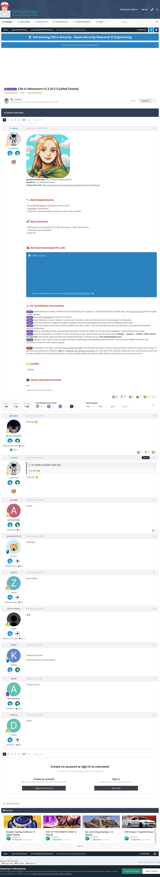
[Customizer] (152, 9)
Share (133, 101)
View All (80, 846)
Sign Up (145, 9)
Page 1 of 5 (38, 120)
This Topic (146, 22)
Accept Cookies (132, 871)
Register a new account (43, 788)
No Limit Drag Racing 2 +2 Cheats (99, 833)
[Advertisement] (80, 66)
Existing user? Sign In (129, 9)
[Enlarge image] (48, 156)
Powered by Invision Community (149, 862)
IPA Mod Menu (11, 89)
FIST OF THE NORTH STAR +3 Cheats (61, 833)
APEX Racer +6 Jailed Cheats (139, 831)
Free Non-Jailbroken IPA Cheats (45, 102)
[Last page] (29, 120)
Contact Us (32, 863)
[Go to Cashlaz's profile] (6, 100)
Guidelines (68, 874)
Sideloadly (31, 208)
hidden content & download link (77, 293)
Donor (15, 449)
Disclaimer (25, 22)
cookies (19, 871)
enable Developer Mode (72, 348)
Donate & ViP (61, 22)
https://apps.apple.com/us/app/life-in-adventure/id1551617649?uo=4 (71, 185)
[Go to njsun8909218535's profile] (14, 547)
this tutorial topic (136, 311)
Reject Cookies (151, 871)
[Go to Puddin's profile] (14, 426)
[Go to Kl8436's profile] (49, 406)
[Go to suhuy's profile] (71, 406)
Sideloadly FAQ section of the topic (80, 351)
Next (24, 120)
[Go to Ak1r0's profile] (14, 689)
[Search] (157, 22)
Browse (8, 22)
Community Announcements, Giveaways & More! (80, 45)
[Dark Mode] (157, 9)
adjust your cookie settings (42, 874)
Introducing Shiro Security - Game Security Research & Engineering (80, 37)
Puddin (54, 465)
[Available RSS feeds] (155, 853)
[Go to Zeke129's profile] (14, 583)
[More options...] (154, 128)
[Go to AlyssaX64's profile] (8, 838)
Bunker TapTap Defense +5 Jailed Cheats (20, 833)
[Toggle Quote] (30, 465)
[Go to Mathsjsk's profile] (60, 406)
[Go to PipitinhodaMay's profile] (14, 619)
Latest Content (82, 22)
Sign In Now (116, 788)
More (101, 22)
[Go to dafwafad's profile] (14, 725)
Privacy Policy (8, 863)
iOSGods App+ (43, 22)
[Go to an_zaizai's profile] (14, 510)
